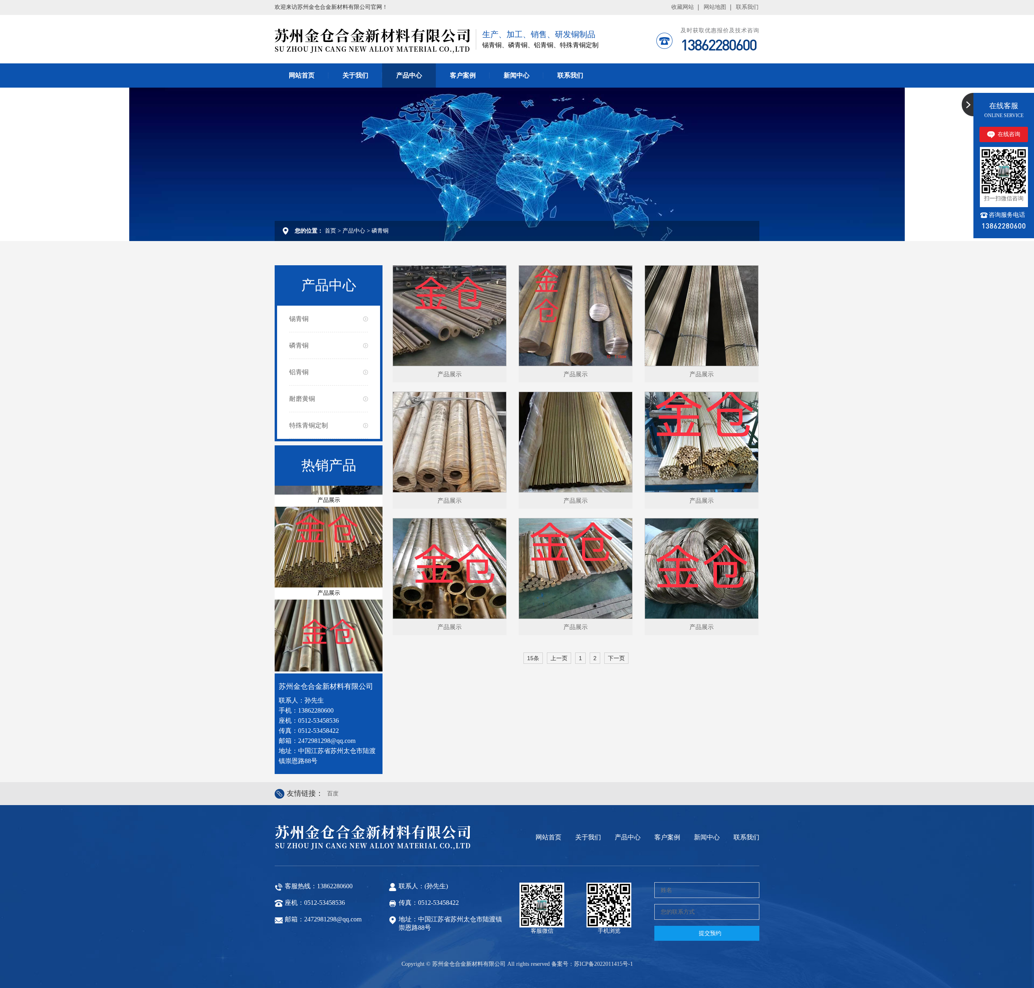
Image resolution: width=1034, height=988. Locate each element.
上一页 (559, 658)
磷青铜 (380, 231)
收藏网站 (682, 7)
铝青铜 (299, 372)
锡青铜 (299, 318)
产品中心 (409, 75)
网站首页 (302, 75)
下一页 (616, 658)
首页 (330, 231)
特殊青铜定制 (308, 425)
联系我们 (747, 7)
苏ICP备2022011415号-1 (603, 964)
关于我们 (355, 75)
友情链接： (305, 793)
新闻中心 (517, 75)
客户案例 (463, 75)
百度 (332, 794)
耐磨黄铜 (302, 398)
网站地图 (715, 7)
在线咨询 (1009, 134)
